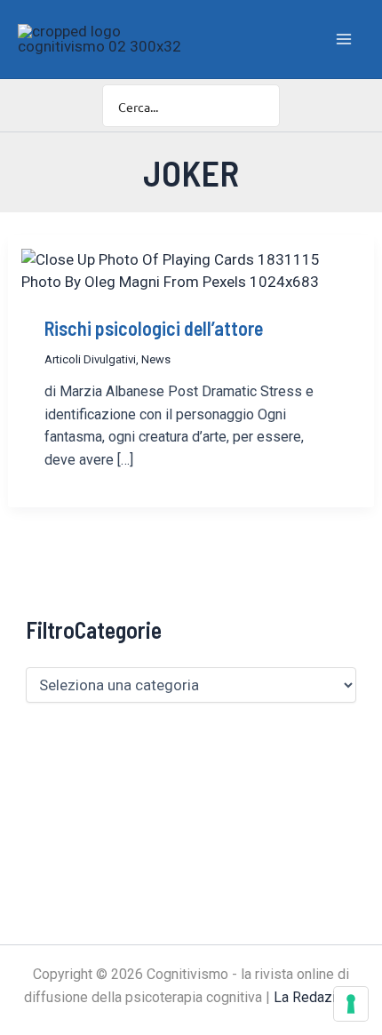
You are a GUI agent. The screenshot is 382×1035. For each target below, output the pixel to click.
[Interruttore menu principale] (344, 39)
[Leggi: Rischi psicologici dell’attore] (191, 269)
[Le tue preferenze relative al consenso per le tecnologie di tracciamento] (351, 1004)
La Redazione (316, 997)
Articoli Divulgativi (90, 359)
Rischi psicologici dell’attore (153, 327)
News (156, 359)
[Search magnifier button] (258, 106)
